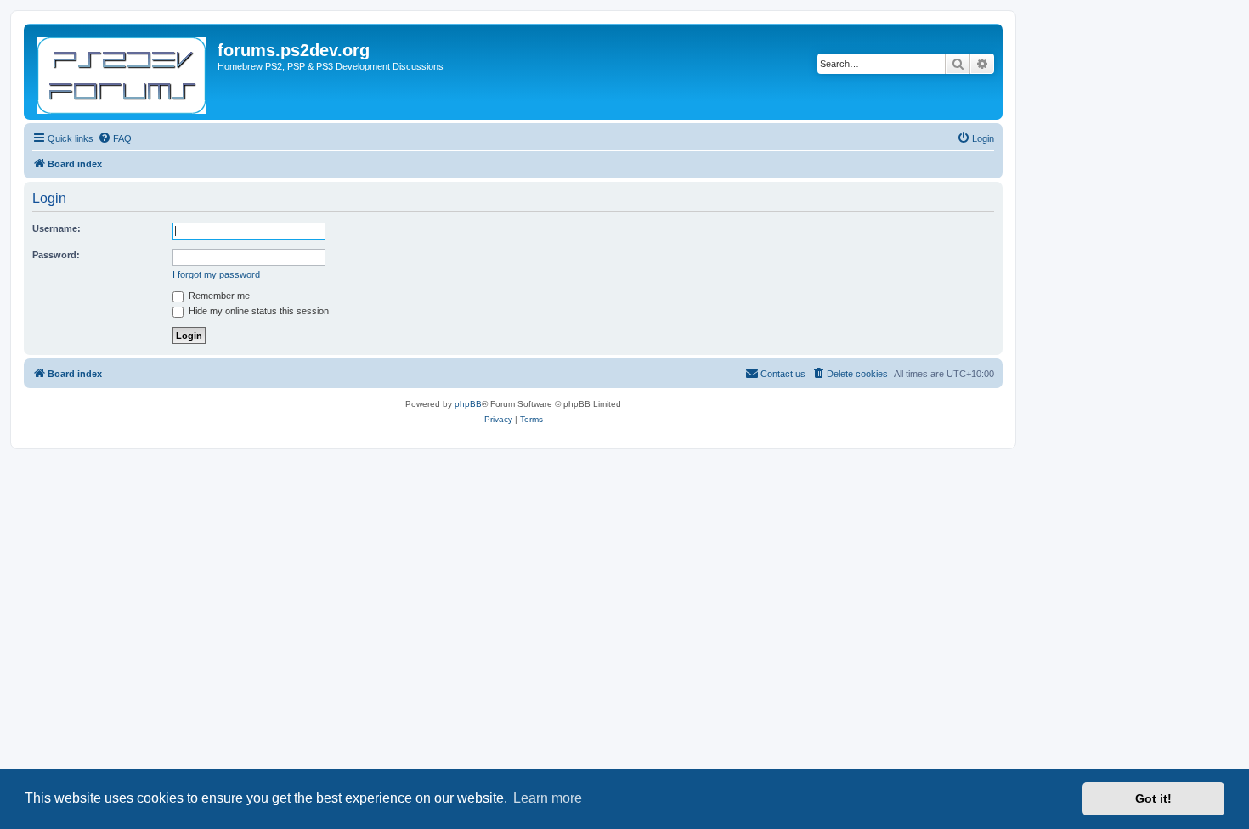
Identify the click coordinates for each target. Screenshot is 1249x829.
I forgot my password (216, 274)
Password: (56, 255)
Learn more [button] (547, 798)
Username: (56, 228)
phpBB (468, 404)
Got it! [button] (1153, 798)
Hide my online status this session (257, 311)
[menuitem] (115, 138)
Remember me (218, 295)
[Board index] (123, 72)
